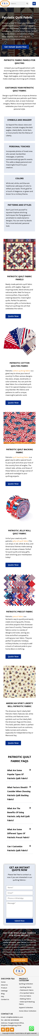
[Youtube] (12, 1030)
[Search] (27, 4)
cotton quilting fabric (21, 371)
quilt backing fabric (21, 457)
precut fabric (18, 616)
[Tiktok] (8, 1030)
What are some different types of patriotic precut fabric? (18, 833)
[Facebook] (3, 1030)
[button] (34, 3)
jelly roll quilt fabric (20, 541)
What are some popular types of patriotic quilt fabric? (17, 774)
